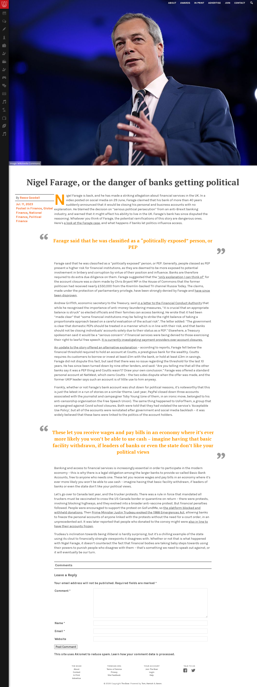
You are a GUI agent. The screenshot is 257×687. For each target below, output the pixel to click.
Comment (62, 590)
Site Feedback (114, 675)
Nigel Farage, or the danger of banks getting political (133, 182)
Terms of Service (114, 669)
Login (151, 672)
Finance (36, 208)
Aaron (159, 683)
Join (227, 2)
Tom (143, 683)
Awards (185, 2)
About (172, 2)
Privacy (114, 672)
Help (152, 675)
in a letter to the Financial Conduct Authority (169, 303)
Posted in (23, 208)
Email (60, 631)
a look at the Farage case (82, 223)
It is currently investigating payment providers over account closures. (152, 340)
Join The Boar (151, 669)
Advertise (214, 2)
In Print (199, 2)
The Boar (125, 683)
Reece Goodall (30, 197)
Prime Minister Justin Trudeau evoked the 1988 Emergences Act (138, 512)
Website (60, 639)
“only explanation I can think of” (181, 277)
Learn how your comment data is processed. (143, 654)
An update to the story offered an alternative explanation (95, 347)
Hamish (150, 683)
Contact (239, 2)
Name (60, 623)
